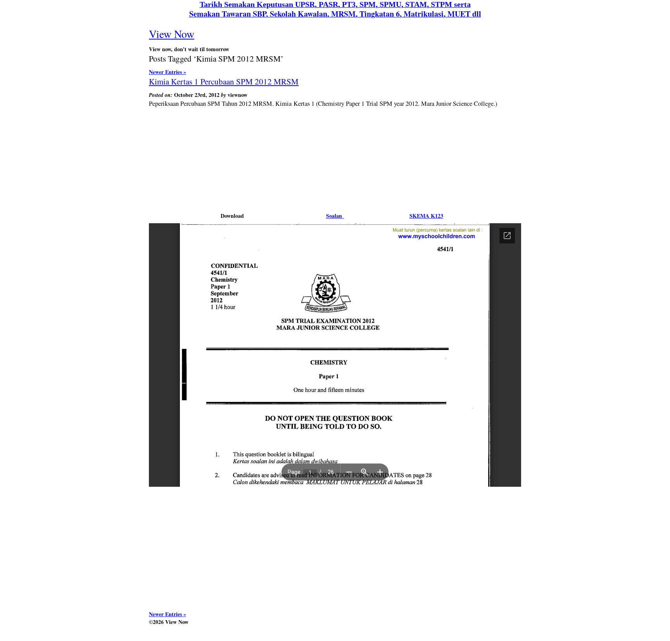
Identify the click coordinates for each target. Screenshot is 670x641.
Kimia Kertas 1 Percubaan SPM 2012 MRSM (224, 81)
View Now (171, 33)
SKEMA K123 (426, 216)
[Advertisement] (335, 136)
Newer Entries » (167, 72)
